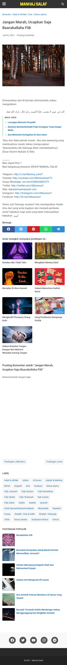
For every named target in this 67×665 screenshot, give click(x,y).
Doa (28, 486)
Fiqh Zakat (9, 502)
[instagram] (44, 640)
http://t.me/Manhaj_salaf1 (28, 174)
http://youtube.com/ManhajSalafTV (32, 178)
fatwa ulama (52, 486)
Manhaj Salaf (37, 660)
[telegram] (58, 229)
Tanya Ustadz (20, 519)
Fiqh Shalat (9, 497)
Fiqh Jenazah (10, 491)
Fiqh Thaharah (26, 497)
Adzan (25, 480)
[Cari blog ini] (63, 4)
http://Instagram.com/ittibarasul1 (33, 193)
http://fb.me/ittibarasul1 (27, 196)
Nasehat (57, 508)
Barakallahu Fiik (24, 535)
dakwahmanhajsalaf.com (22, 189)
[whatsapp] (46, 229)
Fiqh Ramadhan (45, 491)
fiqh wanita (43, 497)
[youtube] (33, 640)
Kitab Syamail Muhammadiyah (19, 508)
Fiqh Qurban (28, 491)
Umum (56, 519)
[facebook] (8, 229)
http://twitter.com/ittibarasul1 (27, 185)
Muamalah (43, 508)
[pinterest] (33, 229)
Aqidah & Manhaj (54, 480)
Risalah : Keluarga (47, 514)
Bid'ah (7, 486)
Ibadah (32, 502)
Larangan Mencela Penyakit (22, 122)
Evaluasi (38, 486)
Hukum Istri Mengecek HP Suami (32, 580)
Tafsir (7, 519)
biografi (18, 486)
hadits (22, 502)
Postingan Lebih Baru (14, 461)
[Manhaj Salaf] (33, 4)
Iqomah (44, 502)
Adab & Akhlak (11, 480)
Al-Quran (37, 480)
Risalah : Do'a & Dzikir (25, 514)
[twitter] (21, 229)
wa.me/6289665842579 (35, 181)
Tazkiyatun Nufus (39, 519)
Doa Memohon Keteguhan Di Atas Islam (27, 134)
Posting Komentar (25, 35)
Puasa (7, 514)
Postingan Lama (54, 461)
